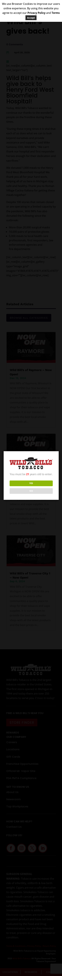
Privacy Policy (36, 13)
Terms (56, 13)
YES (31, 483)
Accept (31, 17)
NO (31, 490)
